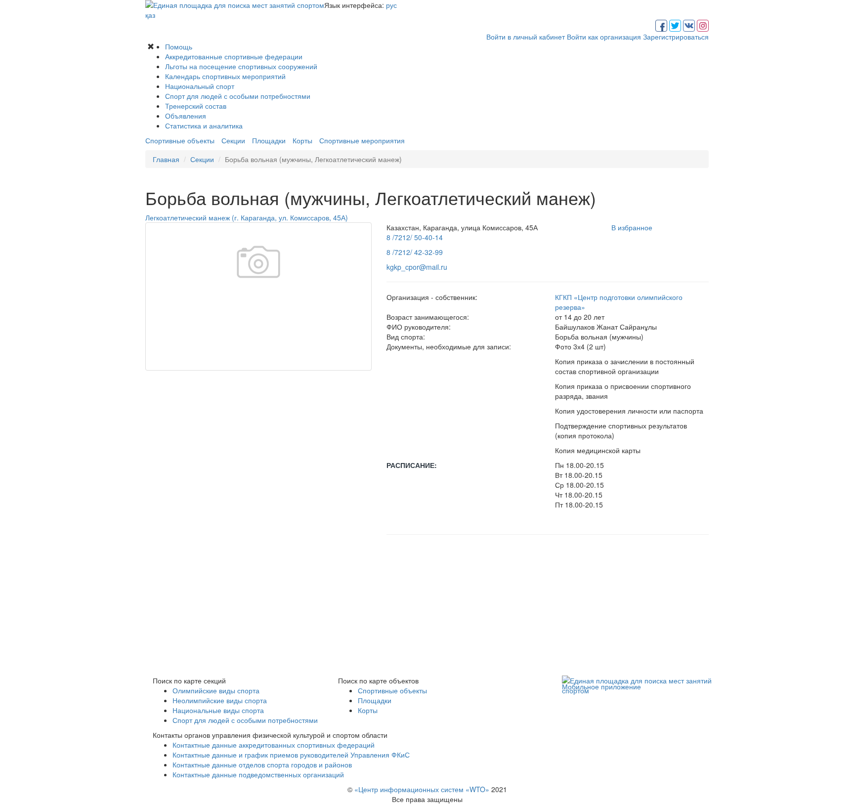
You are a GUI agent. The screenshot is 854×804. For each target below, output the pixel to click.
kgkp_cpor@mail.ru (416, 267)
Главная (166, 159)
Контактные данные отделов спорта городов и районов (262, 764)
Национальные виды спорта (218, 710)
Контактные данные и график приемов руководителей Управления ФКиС (291, 755)
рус (391, 5)
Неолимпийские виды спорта (219, 700)
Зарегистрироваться (676, 37)
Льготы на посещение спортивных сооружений (241, 66)
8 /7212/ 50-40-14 (414, 237)
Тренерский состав (195, 106)
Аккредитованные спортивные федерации (233, 56)
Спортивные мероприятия (362, 140)
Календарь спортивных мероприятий (225, 76)
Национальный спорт (199, 86)
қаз (150, 15)
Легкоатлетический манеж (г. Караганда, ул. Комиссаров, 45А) (246, 217)
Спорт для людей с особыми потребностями (237, 96)
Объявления (185, 116)
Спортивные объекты (179, 140)
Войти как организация (604, 37)
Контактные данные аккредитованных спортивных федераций (273, 745)
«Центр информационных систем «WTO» (421, 789)
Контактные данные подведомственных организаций (258, 774)
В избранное (631, 227)
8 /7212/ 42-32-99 (414, 252)
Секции (233, 140)
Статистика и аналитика (204, 125)
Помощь (178, 46)
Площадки (269, 140)
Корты (302, 140)
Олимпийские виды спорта (215, 690)
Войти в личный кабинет (525, 37)
